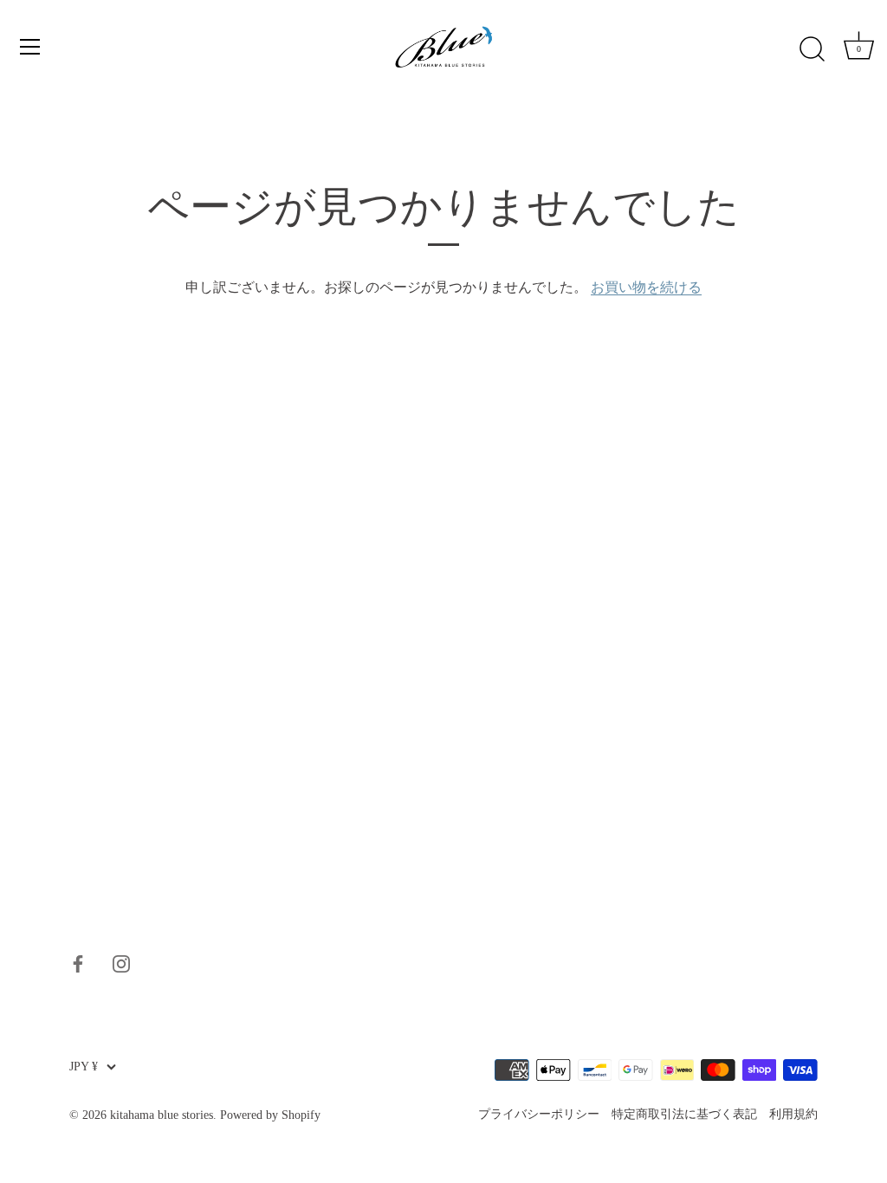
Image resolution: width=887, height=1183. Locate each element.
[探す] (812, 49)
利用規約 (793, 1114)
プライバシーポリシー (538, 1114)
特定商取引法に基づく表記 (684, 1114)
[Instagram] (121, 961)
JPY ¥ (83, 1066)
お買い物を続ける (646, 287)
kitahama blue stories (161, 1115)
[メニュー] (30, 47)
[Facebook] (78, 961)
